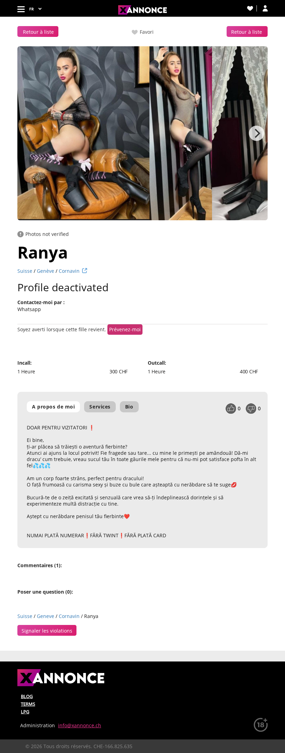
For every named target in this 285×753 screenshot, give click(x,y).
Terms (28, 704)
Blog (27, 696)
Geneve (45, 616)
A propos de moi (53, 406)
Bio (129, 406)
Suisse (24, 271)
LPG (25, 711)
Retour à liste (38, 32)
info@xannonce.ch (79, 725)
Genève (45, 271)
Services (99, 406)
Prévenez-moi (125, 329)
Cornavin (69, 271)
